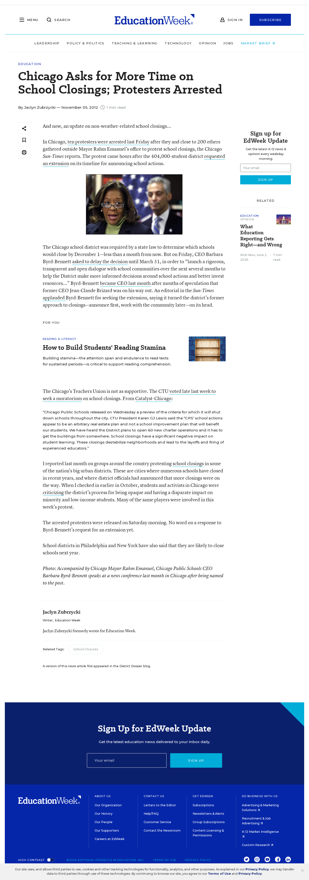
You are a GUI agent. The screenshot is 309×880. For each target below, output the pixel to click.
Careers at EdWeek (109, 839)
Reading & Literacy (60, 339)
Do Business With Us (260, 796)
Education (29, 64)
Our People (103, 822)
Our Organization (108, 805)
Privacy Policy (198, 860)
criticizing (53, 492)
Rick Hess (247, 255)
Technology (178, 43)
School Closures (85, 649)
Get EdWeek (203, 796)
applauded (54, 297)
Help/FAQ (151, 813)
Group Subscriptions (209, 822)
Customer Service (157, 822)
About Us (103, 796)
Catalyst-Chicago (153, 398)
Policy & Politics (85, 43)
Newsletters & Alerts (208, 813)
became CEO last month (125, 283)
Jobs (228, 43)
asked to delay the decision (100, 261)
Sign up (196, 760)
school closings (188, 463)
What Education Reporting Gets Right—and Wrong (261, 236)
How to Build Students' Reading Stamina (104, 347)
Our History (103, 813)
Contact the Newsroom (162, 830)
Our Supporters (107, 830)
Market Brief (256, 43)
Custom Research (256, 845)
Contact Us (154, 796)
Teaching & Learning (135, 43)
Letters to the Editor (160, 805)
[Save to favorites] (24, 140)
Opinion (207, 43)
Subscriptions (203, 805)
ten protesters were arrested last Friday (108, 141)
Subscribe (270, 20)
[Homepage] (154, 19)
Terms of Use (164, 860)
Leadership (46, 43)
